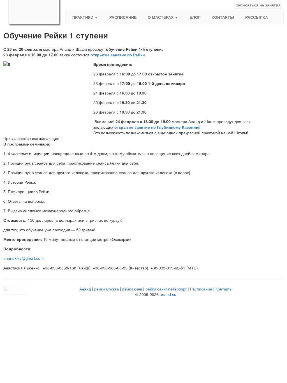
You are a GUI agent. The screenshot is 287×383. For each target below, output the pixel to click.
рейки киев (132, 289)
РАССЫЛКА (256, 17)
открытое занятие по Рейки (118, 54)
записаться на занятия (258, 5)
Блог (194, 17)
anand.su (168, 294)
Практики (82, 17)
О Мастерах (160, 17)
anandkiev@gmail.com (23, 258)
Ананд (85, 289)
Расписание (122, 17)
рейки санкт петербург (166, 289)
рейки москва (106, 289)
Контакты (223, 17)
